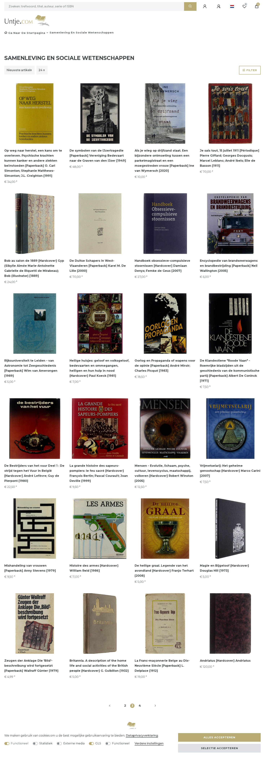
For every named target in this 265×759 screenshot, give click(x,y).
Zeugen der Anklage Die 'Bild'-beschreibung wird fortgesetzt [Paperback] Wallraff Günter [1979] (31, 665)
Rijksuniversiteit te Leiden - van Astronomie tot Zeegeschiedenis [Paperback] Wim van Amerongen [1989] (30, 368)
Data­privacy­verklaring (142, 735)
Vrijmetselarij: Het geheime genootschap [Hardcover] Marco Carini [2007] (230, 471)
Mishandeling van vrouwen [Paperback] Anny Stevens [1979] (30, 568)
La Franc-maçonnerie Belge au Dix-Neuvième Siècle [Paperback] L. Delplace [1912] (162, 665)
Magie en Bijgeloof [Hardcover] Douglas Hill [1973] (224, 568)
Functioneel (19, 743)
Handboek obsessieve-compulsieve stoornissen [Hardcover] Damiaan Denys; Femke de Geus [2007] (162, 265)
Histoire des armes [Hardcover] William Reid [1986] (94, 568)
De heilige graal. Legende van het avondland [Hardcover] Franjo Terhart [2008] (164, 570)
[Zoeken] (190, 6)
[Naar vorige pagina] (114, 705)
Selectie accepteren (219, 748)
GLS (98, 743)
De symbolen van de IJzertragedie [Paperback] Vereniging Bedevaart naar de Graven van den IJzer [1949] (98, 155)
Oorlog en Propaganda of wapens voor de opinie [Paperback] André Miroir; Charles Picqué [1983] (165, 365)
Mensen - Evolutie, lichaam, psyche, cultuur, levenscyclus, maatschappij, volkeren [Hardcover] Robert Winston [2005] (164, 473)
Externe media (74, 743)
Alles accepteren (219, 737)
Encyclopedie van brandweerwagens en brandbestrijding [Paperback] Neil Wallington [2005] (229, 265)
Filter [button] (251, 70)
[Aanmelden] (205, 6)
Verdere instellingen (149, 743)
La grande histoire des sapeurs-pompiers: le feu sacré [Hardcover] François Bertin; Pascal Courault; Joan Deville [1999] (99, 473)
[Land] (232, 6)
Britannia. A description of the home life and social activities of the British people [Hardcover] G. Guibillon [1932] (99, 665)
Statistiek (45, 743)
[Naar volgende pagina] (151, 705)
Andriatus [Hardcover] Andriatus (225, 660)
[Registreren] (219, 6)
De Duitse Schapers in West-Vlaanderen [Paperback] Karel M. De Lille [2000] (98, 265)
